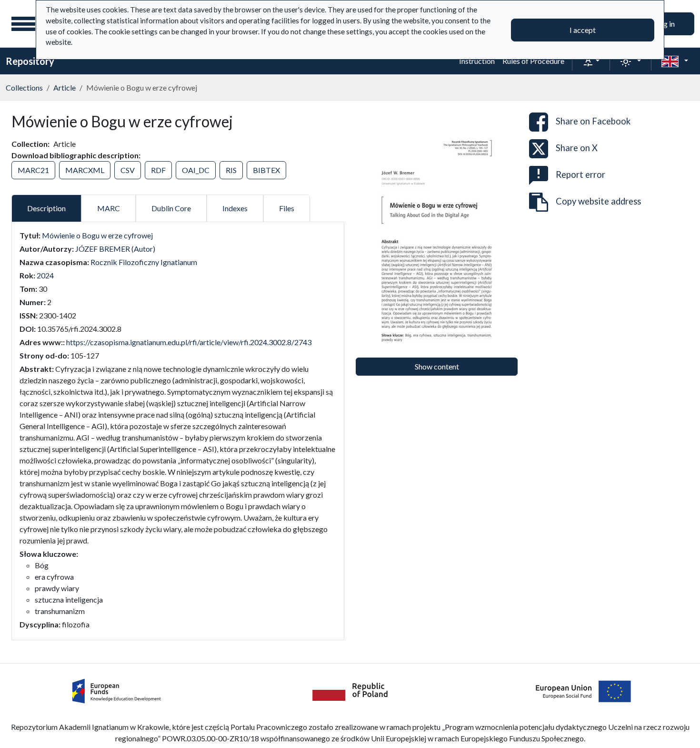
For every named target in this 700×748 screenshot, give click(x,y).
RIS (231, 169)
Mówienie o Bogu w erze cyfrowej (97, 235)
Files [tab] (286, 208)
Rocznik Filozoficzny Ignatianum (143, 261)
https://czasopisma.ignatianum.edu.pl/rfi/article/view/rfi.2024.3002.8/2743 (188, 342)
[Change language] (674, 61)
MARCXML (84, 169)
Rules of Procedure (533, 60)
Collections (24, 87)
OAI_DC (196, 169)
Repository (30, 61)
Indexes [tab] (235, 208)
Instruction (477, 60)
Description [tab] (46, 208)
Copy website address (598, 201)
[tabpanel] (178, 430)
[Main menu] (23, 24)
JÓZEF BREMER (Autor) (115, 248)
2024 (45, 275)
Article (64, 87)
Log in (665, 23)
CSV (127, 169)
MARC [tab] (108, 208)
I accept (583, 29)
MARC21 (33, 169)
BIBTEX (266, 169)
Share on (593, 121)
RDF (158, 169)
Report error (580, 174)
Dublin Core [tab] (171, 208)
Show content (437, 366)
